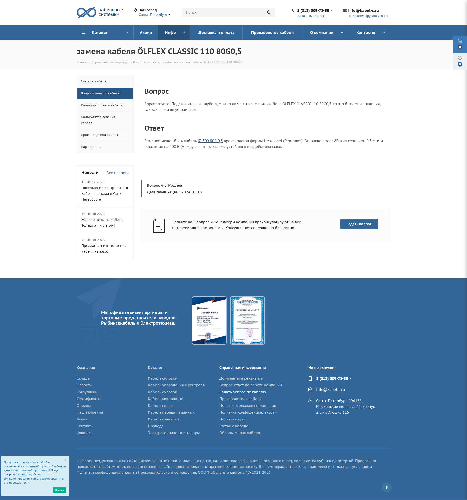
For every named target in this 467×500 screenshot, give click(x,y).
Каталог (155, 367)
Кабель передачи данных (171, 412)
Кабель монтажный (165, 398)
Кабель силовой (162, 378)
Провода (156, 426)
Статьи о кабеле (233, 426)
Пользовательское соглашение (247, 405)
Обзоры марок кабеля (239, 432)
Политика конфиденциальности (248, 412)
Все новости (118, 172)
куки (43, 466)
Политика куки (232, 419)
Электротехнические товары (174, 432)
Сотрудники (87, 392)
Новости (84, 385)
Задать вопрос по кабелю (242, 392)
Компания (86, 367)
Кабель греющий (163, 419)
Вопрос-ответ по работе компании (250, 385)
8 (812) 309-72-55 (313, 10)
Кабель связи (160, 405)
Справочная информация (242, 367)
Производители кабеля (240, 398)
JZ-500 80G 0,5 (210, 140)
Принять (59, 490)
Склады (83, 378)
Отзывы (84, 405)
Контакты (85, 426)
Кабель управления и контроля (176, 385)
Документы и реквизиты (241, 378)
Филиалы (85, 432)
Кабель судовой (162, 392)
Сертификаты (89, 398)
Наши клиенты (90, 412)
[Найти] (269, 12)
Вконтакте (387, 487)
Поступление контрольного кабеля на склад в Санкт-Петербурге (104, 194)
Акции (82, 419)
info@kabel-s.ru (363, 10)
